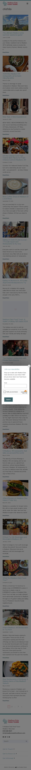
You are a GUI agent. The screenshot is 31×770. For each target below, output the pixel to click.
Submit (8, 399)
